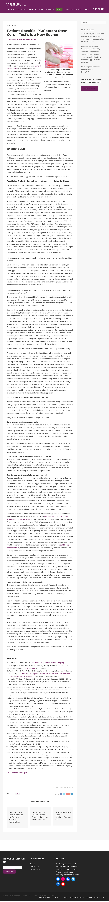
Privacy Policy (35, 869)
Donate (32, 864)
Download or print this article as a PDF (22, 40)
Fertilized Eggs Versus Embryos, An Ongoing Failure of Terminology (16, 817)
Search (102, 9)
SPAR (41, 9)
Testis (18, 793)
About (11, 9)
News (86, 9)
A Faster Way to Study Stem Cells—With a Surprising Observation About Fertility (92, 36)
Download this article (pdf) (17, 773)
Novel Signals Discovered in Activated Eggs (91, 68)
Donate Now (89, 88)
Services (32, 9)
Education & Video (72, 9)
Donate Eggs (34, 866)
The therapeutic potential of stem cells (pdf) (47, 663)
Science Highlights (64, 787)
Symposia (50, 9)
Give (59, 9)
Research (21, 9)
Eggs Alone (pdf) (29, 668)
